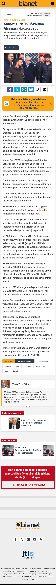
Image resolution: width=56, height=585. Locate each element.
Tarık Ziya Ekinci (21, 384)
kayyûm (16, 371)
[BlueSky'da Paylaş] (31, 89)
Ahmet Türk (8, 116)
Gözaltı (8, 366)
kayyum (42, 206)
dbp (6, 371)
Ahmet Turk (40, 366)
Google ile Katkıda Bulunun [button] (31, 485)
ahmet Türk (43, 361)
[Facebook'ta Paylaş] (10, 89)
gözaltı (6, 139)
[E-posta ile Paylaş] (45, 89)
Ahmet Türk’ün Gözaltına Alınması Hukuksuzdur (24, 26)
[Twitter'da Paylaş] (17, 89)
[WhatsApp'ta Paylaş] (24, 89)
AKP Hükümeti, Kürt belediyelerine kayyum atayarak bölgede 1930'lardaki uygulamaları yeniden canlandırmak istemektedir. (26, 35)
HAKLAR (9, 14)
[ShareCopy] (38, 89)
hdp (17, 366)
